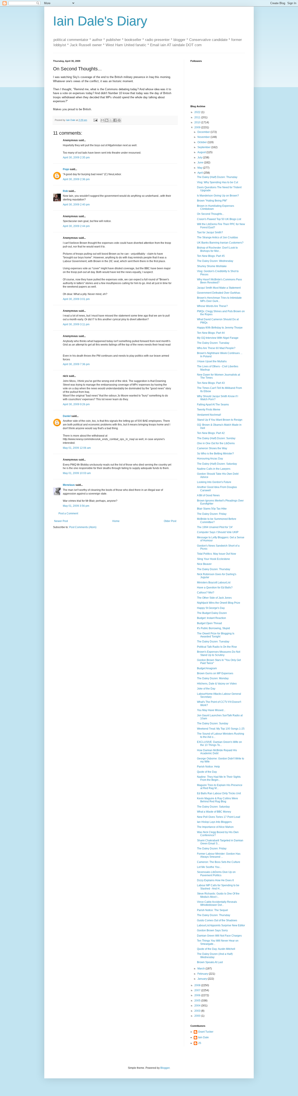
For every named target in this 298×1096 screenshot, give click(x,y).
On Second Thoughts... (210, 213)
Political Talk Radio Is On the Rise (217, 646)
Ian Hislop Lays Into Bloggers (214, 821)
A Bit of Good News (208, 495)
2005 (197, 1000)
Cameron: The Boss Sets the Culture (218, 862)
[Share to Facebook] (115, 120)
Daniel (67, 416)
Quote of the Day (207, 771)
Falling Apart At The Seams (213, 404)
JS (199, 1043)
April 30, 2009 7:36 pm (76, 364)
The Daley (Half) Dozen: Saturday (217, 463)
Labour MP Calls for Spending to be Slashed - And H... (218, 887)
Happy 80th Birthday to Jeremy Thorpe (220, 327)
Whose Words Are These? (212, 306)
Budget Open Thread (209, 623)
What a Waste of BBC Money (214, 811)
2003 (197, 1010)
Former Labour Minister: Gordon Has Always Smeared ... (218, 855)
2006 (197, 995)
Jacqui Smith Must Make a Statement (219, 287)
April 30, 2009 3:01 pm (76, 299)
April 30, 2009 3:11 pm (76, 324)
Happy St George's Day (211, 608)
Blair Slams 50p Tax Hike (212, 508)
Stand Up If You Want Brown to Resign (219, 419)
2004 (197, 1005)
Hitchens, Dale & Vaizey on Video (217, 683)
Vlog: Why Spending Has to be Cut (217, 182)
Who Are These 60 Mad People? (216, 348)
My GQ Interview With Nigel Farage (217, 337)
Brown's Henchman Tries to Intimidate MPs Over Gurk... (219, 299)
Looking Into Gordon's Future (214, 482)
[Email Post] (95, 120)
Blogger (165, 1067)
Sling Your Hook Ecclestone (213, 559)
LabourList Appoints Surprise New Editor (221, 925)
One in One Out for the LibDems (216, 443)
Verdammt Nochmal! (209, 414)
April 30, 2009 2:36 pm (76, 179)
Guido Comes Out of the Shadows (217, 920)
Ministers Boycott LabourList (213, 582)
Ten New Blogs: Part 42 (211, 433)
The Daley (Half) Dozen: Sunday (216, 438)
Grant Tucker (205, 1031)
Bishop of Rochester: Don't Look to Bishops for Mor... (217, 249)
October (202, 142)
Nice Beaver (204, 564)
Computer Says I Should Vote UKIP (217, 532)
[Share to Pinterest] (119, 120)
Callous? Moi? (205, 592)
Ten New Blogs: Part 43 (211, 383)
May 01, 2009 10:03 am (77, 473)
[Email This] (102, 120)
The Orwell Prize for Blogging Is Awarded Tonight (215, 635)
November (204, 137)
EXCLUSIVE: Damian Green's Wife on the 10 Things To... (219, 743)
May (200, 167)
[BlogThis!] (106, 120)
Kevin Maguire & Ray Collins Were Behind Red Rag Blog (217, 800)
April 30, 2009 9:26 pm (76, 404)
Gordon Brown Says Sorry (212, 930)
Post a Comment (68, 513)
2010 (197, 122)
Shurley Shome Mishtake (212, 266)
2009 (197, 127)
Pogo (66, 169)
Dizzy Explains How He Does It (215, 880)
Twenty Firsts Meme (208, 409)
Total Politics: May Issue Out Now (216, 553)
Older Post (170, 521)
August (201, 152)
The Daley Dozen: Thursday (213, 569)
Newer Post (61, 521)
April (200, 172)
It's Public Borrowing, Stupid (213, 628)
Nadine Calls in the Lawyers (213, 468)
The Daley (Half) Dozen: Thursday (217, 177)
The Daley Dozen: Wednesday (215, 261)
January (202, 978)
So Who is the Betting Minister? (215, 453)
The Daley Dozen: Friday (211, 513)
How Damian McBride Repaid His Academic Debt (217, 752)
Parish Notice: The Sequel (212, 910)
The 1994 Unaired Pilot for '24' (215, 527)
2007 (197, 990)
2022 (197, 112)
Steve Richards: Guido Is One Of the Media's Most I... (218, 895)
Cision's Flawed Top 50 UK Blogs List (219, 219)
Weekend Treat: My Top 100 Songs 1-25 (221, 728)
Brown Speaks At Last (210, 962)
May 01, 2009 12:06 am (77, 447)
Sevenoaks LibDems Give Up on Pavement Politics (216, 874)
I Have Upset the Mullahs (212, 361)
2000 (197, 1015)
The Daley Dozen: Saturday (213, 806)
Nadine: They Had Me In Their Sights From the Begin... (219, 778)
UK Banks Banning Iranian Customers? (220, 242)
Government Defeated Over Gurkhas (218, 292)
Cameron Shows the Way (212, 448)
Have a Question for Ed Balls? (215, 587)
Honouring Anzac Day (210, 458)
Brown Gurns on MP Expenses (215, 673)
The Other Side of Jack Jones (214, 597)
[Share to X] (111, 120)
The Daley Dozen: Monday (213, 678)
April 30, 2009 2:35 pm (76, 157)
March (201, 968)
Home (116, 521)
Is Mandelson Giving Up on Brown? (218, 195)
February (203, 973)
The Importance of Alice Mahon (215, 826)
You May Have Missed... (211, 710)
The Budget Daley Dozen (212, 613)
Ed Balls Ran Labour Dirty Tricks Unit (219, 793)
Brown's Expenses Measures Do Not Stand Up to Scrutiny (218, 653)
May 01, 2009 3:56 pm (76, 505)
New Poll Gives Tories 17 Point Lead (218, 816)
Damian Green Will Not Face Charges (219, 935)
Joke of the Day (206, 688)
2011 (197, 117)
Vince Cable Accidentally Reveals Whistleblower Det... (217, 903)
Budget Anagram (207, 668)
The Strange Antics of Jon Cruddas (217, 237)
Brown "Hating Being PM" (212, 200)
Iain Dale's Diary (100, 21)
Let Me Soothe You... (209, 867)
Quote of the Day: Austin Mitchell (216, 948)
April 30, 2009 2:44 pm (76, 226)
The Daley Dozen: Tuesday (213, 342)
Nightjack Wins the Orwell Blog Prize (218, 602)
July (200, 157)
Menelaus (69, 484)
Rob (65, 191)
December (204, 132)
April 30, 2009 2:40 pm (76, 204)
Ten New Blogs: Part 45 (211, 255)
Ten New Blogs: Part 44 (211, 332)
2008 (197, 985)
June (200, 162)
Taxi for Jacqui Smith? (210, 232)
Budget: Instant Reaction (211, 618)
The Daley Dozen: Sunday (212, 723)
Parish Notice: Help (208, 766)
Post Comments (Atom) (82, 527)
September (204, 147)
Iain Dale (203, 1037)
